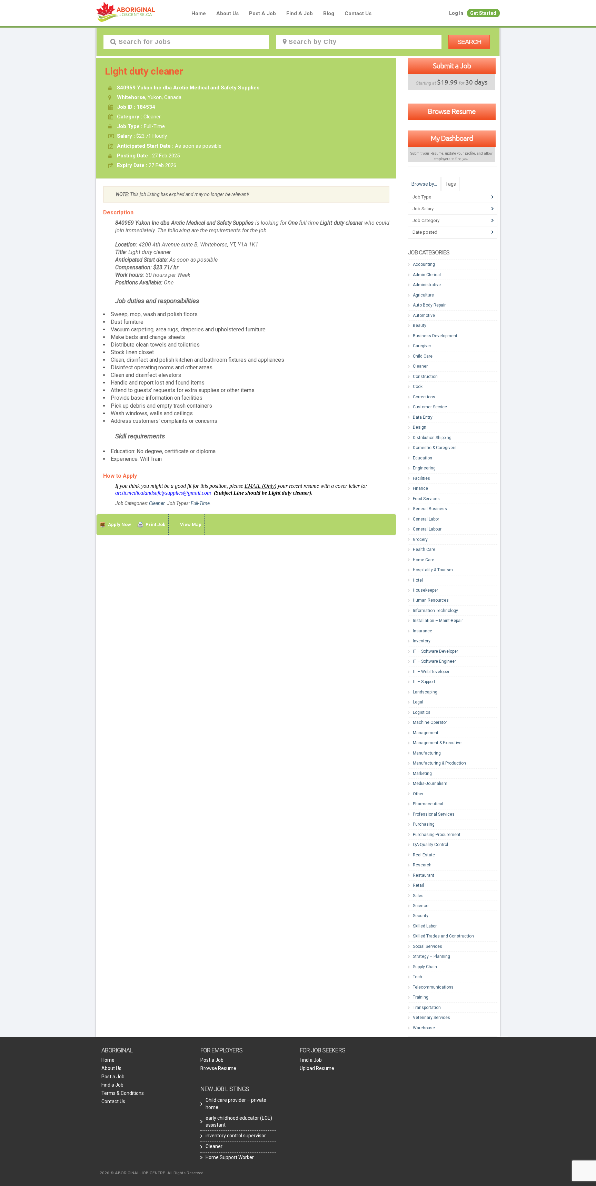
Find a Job (299, 13)
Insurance (422, 631)
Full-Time (200, 503)
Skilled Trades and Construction (443, 936)
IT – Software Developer (435, 651)
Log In (456, 13)
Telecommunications (433, 987)
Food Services (426, 498)
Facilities (421, 478)
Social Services (427, 946)
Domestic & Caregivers (435, 447)
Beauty (419, 325)
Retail (418, 885)
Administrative (427, 284)
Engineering (424, 468)
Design (419, 427)
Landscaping (425, 692)
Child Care (423, 356)
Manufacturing (427, 753)
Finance (420, 488)
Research (422, 865)
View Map (190, 524)
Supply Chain (425, 966)
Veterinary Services (431, 1017)
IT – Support (424, 681)
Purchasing (424, 824)
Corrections (424, 397)
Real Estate (424, 855)
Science (420, 905)
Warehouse (424, 1027)
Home (198, 13)
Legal (418, 702)
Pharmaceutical (428, 803)
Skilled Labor (425, 926)
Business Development (435, 335)
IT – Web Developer (431, 671)
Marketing (422, 773)
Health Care (424, 549)
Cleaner (157, 503)
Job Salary (423, 208)
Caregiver (422, 345)
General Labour (427, 529)
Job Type (422, 197)
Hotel (418, 580)
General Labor (426, 519)
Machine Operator (430, 722)
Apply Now (119, 524)
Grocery (420, 539)
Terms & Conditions (122, 1093)
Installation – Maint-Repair (438, 620)
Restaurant (423, 875)
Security (420, 915)
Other (418, 793)
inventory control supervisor (236, 1135)
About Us (227, 13)
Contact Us (358, 13)
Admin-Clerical (427, 274)
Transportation (427, 1007)
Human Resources (431, 600)
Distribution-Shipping (432, 437)
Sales (418, 895)
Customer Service (430, 407)
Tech (417, 976)
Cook (418, 386)
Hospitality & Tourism (433, 569)
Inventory (421, 641)
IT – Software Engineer (434, 661)
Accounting (424, 264)
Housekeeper (425, 590)
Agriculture (423, 295)
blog (328, 13)
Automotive (424, 315)
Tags (450, 184)
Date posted (425, 232)
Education (422, 458)
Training (420, 997)
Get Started (483, 13)
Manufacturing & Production (439, 763)
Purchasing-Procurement (436, 834)
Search (469, 41)
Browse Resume (452, 111)
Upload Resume (317, 1068)
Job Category (426, 220)
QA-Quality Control (430, 844)
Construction (425, 376)
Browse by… (424, 184)
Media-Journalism (430, 783)
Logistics (421, 712)
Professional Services (434, 814)
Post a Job (262, 13)
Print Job (156, 524)
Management (425, 732)
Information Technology (435, 610)
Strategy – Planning (431, 956)
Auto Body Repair (429, 305)
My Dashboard (451, 138)
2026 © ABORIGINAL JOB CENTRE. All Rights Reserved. (152, 1172)
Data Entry (423, 417)
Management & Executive (437, 742)
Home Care (423, 559)
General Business (430, 508)
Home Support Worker (230, 1157)
